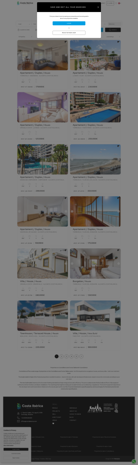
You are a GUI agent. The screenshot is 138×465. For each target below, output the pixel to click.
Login (69, 23)
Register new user (69, 33)
